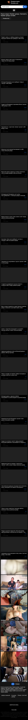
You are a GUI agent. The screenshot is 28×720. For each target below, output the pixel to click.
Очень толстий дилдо (19, 696)
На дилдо (13, 695)
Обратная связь (14, 704)
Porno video (14, 709)
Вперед (17, 684)
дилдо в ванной (5, 695)
